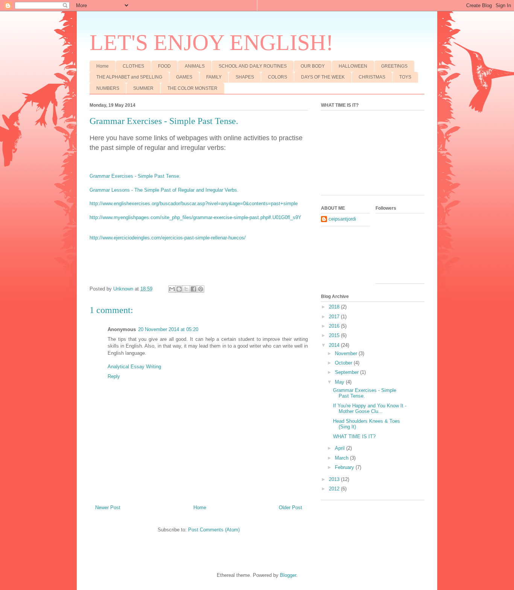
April (340, 448)
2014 (335, 345)
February (345, 467)
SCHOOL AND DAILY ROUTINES (253, 66)
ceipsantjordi (342, 219)
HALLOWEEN (353, 66)
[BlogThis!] (179, 289)
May (340, 382)
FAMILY (214, 77)
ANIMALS (195, 66)
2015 (335, 335)
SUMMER (143, 88)
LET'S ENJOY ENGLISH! (211, 42)
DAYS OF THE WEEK (323, 77)
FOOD (164, 66)
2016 (335, 326)
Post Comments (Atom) (214, 530)
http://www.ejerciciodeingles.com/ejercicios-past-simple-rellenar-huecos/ (168, 238)
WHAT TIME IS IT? (354, 436)
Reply (114, 376)
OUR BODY (313, 66)
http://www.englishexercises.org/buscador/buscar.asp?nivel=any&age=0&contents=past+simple (194, 203)
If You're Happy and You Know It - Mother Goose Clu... (369, 409)
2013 (335, 479)
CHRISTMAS (372, 77)
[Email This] (172, 289)
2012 (335, 489)
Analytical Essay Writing (134, 366)
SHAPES (245, 77)
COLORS (277, 77)
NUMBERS (107, 88)
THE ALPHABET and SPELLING (129, 77)
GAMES (184, 77)
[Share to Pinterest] (200, 289)
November (347, 353)
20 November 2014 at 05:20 (168, 329)
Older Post (290, 507)
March (342, 458)
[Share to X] (186, 289)
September (347, 372)
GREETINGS (394, 66)
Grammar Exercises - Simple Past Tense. (135, 176)
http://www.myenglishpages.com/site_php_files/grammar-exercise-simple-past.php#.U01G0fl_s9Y (195, 217)
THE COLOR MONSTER (192, 88)
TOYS (405, 77)
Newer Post (107, 507)
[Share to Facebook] (193, 289)
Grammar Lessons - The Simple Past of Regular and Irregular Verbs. (164, 190)
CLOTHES (133, 66)
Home (102, 66)
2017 (335, 316)
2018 (335, 307)
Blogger (288, 575)
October (344, 363)
